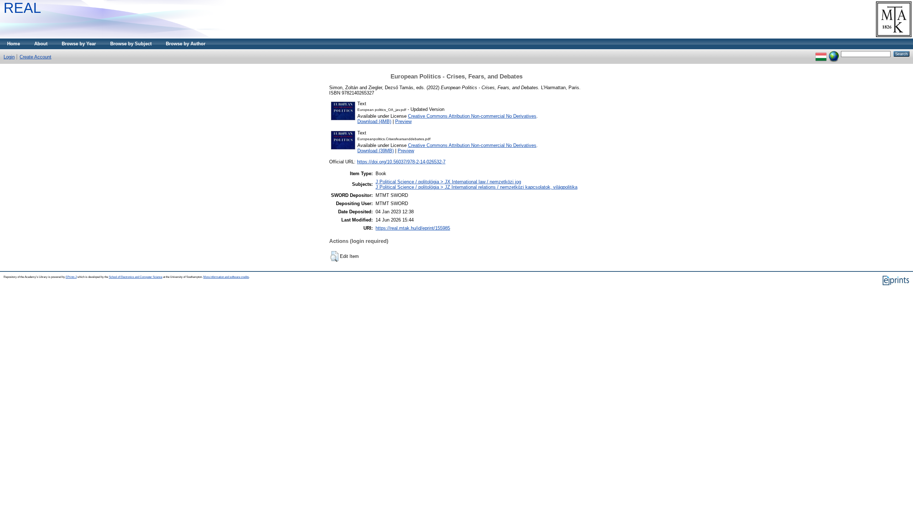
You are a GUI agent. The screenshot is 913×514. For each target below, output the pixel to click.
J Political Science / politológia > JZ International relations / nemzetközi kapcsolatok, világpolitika (476, 187)
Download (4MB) (374, 121)
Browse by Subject (131, 43)
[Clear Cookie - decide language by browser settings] (834, 53)
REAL (22, 8)
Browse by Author (185, 43)
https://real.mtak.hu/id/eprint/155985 (413, 228)
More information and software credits (226, 277)
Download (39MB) (375, 150)
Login (9, 57)
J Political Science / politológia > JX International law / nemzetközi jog (448, 181)
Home (13, 43)
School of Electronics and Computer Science (135, 277)
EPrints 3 (71, 277)
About (40, 43)
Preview (403, 121)
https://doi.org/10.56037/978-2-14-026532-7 (401, 161)
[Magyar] (821, 53)
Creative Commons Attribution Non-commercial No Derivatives (472, 116)
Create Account (35, 57)
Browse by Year (79, 43)
